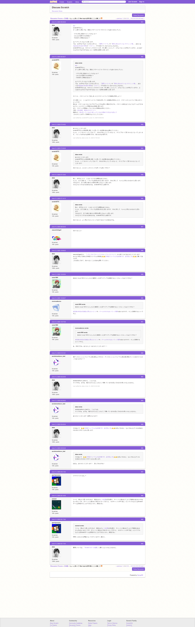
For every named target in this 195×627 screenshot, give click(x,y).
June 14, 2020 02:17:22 (59, 519)
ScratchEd (129, 623)
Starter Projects (92, 623)
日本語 (66, 18)
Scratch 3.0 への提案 (91, 547)
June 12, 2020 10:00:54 (59, 274)
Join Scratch (132, 2)
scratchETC (55, 60)
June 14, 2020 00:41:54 (59, 472)
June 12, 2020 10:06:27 (59, 298)
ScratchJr (129, 625)
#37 (74, 26)
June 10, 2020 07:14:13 (59, 198)
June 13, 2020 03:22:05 (59, 377)
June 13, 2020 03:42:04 (59, 424)
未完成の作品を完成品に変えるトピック (85, 311)
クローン (92, 46)
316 (139, 18)
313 (132, 18)
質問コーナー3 (103, 44)
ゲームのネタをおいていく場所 (108, 311)
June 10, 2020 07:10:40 (59, 175)
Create (62, 2)
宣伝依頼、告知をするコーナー (86, 110)
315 (137, 18)
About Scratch (54, 623)
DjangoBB (140, 575)
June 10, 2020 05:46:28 (59, 22)
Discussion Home (57, 11)
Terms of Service (112, 623)
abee (53, 25)
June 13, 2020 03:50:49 (59, 448)
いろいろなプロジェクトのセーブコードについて (101, 254)
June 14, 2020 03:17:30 (59, 544)
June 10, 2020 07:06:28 (59, 148)
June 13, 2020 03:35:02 (59, 400)
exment (54, 499)
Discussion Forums (56, 18)
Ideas (77, 2)
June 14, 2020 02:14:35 (59, 495)
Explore (69, 2)
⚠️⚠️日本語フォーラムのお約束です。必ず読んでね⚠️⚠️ (119, 256)
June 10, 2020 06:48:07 (59, 57)
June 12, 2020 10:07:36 (59, 322)
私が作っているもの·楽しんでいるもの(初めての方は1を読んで (98, 112)
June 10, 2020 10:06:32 (59, 250)
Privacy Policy (111, 625)
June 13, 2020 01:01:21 (59, 353)
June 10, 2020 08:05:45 (59, 227)
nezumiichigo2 (56, 230)
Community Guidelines (75, 623)
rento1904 (55, 277)
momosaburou (56, 301)
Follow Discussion (138, 15)
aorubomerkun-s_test (58, 356)
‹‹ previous (119, 18)
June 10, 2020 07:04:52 (59, 124)
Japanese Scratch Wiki (80, 46)
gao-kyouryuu (56, 475)
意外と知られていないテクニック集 (122, 44)
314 (134, 18)
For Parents (53, 625)
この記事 (103, 499)
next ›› (143, 18)
